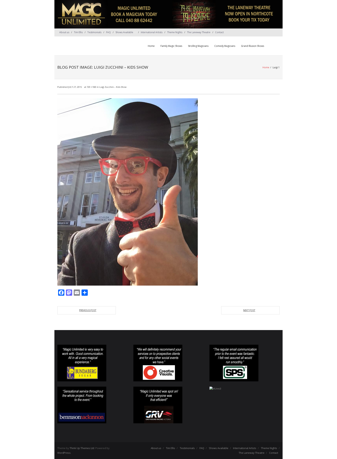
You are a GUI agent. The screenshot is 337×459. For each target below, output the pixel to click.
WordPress (64, 453)
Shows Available (124, 32)
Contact (219, 32)
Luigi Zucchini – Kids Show (113, 86)
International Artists (151, 32)
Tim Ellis (78, 32)
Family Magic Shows (171, 46)
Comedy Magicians (224, 46)
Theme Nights (174, 32)
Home (151, 46)
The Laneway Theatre (198, 32)
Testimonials (94, 32)
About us (64, 32)
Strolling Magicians (198, 46)
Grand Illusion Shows (252, 46)
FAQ (108, 32)
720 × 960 (91, 86)
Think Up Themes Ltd (82, 448)
